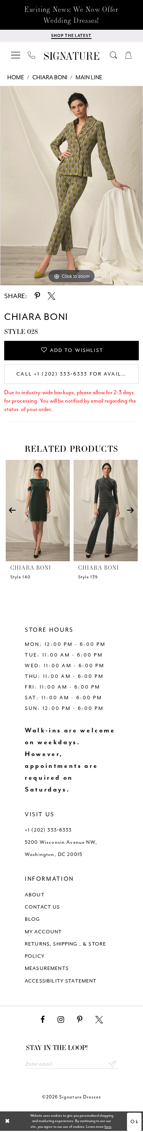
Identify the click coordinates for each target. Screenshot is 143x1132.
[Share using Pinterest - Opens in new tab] (37, 296)
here (107, 1126)
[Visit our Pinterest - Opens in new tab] (79, 1019)
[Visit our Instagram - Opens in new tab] (61, 1019)
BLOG (32, 919)
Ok (134, 1122)
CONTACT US (42, 907)
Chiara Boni (49, 77)
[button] (16, 54)
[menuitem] (16, 54)
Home (15, 77)
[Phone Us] (31, 55)
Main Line (89, 77)
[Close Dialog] (8, 1121)
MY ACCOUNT (43, 931)
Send (112, 1064)
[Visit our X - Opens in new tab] (99, 1019)
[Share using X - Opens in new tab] (51, 296)
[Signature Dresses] (71, 56)
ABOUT (35, 894)
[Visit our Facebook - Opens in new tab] (42, 1019)
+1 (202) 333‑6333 (48, 830)
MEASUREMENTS (47, 968)
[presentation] (38, 510)
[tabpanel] (71, 185)
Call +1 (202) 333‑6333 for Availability (77, 374)
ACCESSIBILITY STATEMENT (61, 981)
